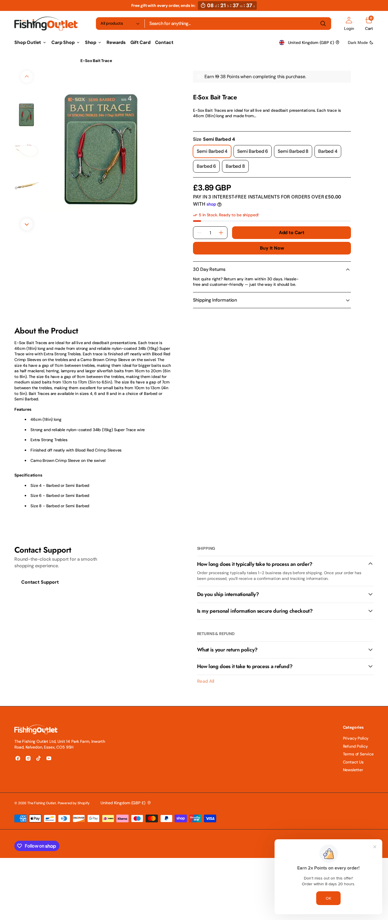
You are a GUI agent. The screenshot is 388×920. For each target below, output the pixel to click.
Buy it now (272, 248)
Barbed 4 (329, 153)
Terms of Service (358, 754)
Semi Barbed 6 (254, 153)
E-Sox (198, 89)
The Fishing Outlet (41, 803)
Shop (38, 60)
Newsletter (353, 769)
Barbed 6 (208, 168)
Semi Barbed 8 (295, 153)
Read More (203, 123)
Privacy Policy (356, 738)
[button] (349, 24)
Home (19, 60)
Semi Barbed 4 (214, 153)
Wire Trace (62, 60)
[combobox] (238, 23)
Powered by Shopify (74, 803)
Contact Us (353, 762)
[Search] (323, 23)
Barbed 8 (237, 168)
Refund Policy (355, 746)
